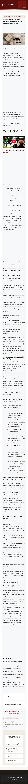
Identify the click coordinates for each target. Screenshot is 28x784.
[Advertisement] (14, 96)
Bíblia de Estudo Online (12, 718)
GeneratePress (14, 779)
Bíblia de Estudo (11, 16)
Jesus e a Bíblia (8, 5)
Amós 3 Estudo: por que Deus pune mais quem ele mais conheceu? (14, 750)
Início (5, 16)
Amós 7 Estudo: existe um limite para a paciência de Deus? (14, 737)
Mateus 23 (12, 443)
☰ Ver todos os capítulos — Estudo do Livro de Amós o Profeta (14, 712)
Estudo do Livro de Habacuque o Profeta (13, 761)
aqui (22, 674)
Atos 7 (15, 417)
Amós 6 (13, 264)
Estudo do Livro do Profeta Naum (14, 755)
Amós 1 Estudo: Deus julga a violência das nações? (15, 743)
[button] (20, 4)
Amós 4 (19, 262)
